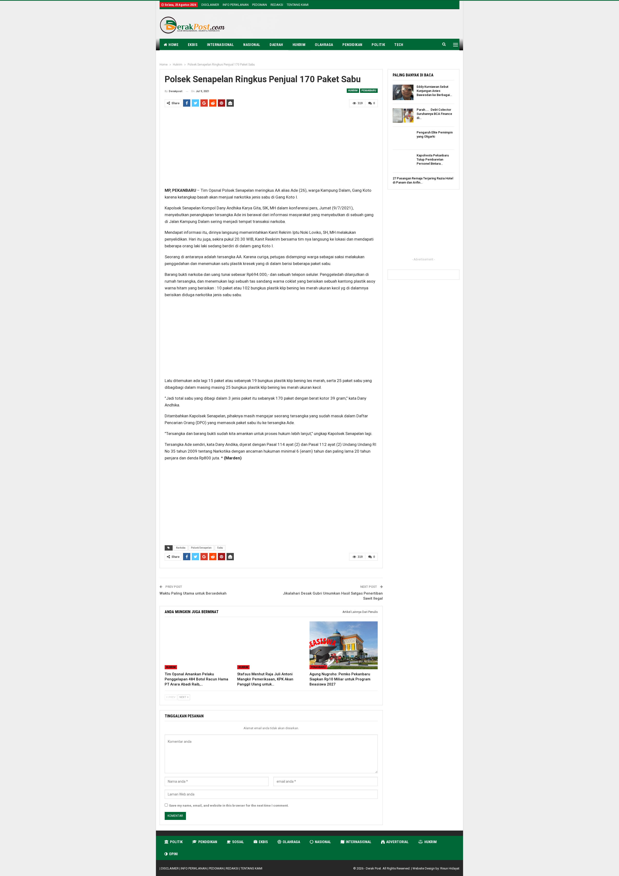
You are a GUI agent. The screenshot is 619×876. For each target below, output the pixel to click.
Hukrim (299, 45)
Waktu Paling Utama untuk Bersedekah (193, 593)
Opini (173, 854)
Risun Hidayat (449, 868)
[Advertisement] (371, 25)
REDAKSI (277, 5)
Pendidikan (352, 45)
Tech (398, 45)
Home (173, 45)
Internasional (220, 45)
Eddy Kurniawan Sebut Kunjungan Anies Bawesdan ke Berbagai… (434, 91)
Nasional (251, 45)
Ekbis (193, 45)
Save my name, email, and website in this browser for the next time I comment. (229, 805)
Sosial (238, 842)
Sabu (220, 547)
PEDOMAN (259, 5)
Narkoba (180, 547)
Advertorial (397, 842)
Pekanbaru (368, 90)
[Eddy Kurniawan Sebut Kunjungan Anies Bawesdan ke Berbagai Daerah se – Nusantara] (403, 92)
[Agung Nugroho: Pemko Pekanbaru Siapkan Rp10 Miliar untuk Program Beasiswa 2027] (344, 645)
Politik (378, 45)
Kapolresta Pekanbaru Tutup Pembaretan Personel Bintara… (433, 159)
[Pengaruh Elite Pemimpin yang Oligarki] (403, 138)
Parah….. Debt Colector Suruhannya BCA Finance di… (434, 114)
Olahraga (324, 45)
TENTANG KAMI (298, 5)
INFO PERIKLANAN (236, 5)
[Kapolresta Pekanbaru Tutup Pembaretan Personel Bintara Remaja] (403, 161)
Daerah (276, 45)
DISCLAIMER (210, 5)
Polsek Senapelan (201, 547)
